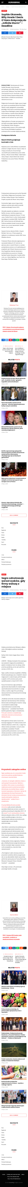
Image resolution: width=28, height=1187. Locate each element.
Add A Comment (14, 515)
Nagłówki (3, 530)
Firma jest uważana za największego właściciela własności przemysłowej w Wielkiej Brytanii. (11, 715)
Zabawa (4, 11)
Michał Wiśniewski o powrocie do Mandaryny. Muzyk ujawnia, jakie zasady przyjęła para (12, 428)
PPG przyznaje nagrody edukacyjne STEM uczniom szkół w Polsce (12, 1106)
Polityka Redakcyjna (6, 562)
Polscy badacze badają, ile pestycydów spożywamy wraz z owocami (11, 1010)
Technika (3, 539)
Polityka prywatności (6, 564)
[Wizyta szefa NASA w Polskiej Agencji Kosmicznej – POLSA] (14, 978)
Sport (2, 542)
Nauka (2, 537)
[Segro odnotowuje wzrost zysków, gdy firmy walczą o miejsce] (14, 605)
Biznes (3, 535)
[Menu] (2, 2)
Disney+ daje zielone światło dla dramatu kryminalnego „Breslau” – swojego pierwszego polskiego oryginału (12, 505)
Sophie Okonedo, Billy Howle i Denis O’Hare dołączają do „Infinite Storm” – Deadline (20, 959)
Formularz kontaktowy (6, 557)
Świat (2, 532)
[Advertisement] (14, 70)
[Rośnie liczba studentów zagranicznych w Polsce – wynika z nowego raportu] (14, 1073)
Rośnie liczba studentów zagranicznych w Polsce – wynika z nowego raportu (12, 1083)
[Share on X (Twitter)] (12, 32)
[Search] (26, 2)
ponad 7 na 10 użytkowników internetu (14, 813)
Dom (2, 528)
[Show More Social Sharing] (25, 32)
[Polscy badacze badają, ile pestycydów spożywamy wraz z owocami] (14, 1000)
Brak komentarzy (15, 29)
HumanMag (11, 1182)
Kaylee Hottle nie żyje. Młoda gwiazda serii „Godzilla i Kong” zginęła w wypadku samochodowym (13, 380)
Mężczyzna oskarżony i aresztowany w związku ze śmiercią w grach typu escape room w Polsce (13, 479)
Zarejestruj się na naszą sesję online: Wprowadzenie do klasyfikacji (8, 959)
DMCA (2, 559)
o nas (2, 555)
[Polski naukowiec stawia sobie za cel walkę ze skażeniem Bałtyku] (14, 1050)
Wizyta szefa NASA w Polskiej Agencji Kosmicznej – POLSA (13, 987)
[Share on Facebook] (5, 32)
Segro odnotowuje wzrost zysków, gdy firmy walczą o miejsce (7, 351)
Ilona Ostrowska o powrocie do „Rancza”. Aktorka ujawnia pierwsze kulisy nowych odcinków (13, 404)
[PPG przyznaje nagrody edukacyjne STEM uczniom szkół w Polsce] (14, 1097)
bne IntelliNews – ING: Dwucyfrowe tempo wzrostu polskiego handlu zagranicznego (20, 351)
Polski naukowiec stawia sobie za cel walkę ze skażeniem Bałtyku (13, 1060)
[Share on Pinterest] (19, 32)
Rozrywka (3, 544)
